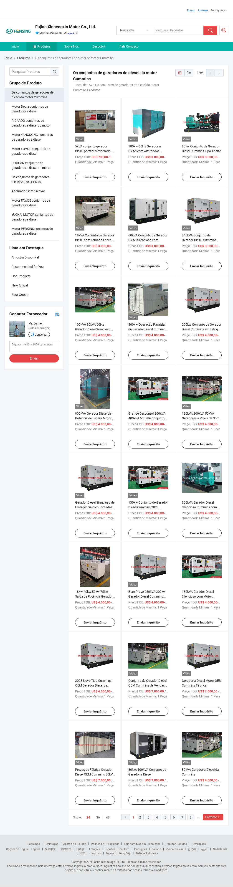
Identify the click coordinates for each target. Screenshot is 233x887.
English (35, 849)
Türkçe (110, 853)
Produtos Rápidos (176, 844)
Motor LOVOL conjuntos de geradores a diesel (31, 151)
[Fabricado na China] (34, 9)
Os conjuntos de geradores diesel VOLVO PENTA (30, 179)
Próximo (211, 817)
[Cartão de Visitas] (57, 314)
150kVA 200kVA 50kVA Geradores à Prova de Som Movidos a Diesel (200, 418)
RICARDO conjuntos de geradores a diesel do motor (31, 122)
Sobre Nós (71, 46)
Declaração (51, 844)
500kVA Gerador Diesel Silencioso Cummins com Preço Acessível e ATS (199, 507)
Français (94, 849)
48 (108, 817)
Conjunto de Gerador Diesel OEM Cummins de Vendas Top (147, 685)
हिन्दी (82, 853)
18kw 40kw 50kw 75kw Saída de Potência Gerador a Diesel (94, 596)
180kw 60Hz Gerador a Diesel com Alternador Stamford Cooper (144, 151)
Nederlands (220, 849)
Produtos (44, 46)
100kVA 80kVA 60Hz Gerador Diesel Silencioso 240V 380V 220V (92, 329)
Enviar (34, 358)
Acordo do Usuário (74, 844)
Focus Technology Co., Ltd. (109, 862)
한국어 (192, 849)
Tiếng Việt (125, 853)
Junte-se (202, 10)
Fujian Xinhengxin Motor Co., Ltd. (65, 26)
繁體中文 (66, 849)
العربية (204, 849)
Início (15, 46)
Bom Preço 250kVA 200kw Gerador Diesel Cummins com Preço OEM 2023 (147, 596)
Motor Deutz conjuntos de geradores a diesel (30, 108)
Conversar (41, 334)
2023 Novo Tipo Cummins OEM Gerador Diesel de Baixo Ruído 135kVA (93, 685)
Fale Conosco (129, 46)
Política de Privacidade (105, 844)
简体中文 (50, 849)
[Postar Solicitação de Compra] (223, 30)
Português (140, 849)
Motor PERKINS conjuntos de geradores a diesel (32, 231)
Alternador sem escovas (29, 191)
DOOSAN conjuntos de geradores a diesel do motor (31, 165)
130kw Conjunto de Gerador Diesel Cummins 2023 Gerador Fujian (148, 507)
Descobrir (99, 46)
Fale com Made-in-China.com (142, 844)
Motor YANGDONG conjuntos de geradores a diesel (32, 137)
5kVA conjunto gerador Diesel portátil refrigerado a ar (94, 151)
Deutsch (124, 849)
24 (88, 817)
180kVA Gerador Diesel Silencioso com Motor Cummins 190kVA (198, 596)
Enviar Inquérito (95, 177)
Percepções (199, 844)
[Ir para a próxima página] (219, 72)
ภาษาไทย (95, 853)
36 (98, 817)
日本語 (80, 849)
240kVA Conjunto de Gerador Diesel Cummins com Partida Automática (199, 240)
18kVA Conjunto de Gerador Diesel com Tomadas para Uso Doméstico (94, 240)
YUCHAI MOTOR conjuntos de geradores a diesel (32, 216)
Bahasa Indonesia (147, 853)
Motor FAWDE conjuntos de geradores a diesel (31, 202)
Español (110, 849)
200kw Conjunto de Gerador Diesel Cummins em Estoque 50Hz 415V (201, 329)
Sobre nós (34, 844)
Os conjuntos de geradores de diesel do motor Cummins (32, 94)
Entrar (191, 10)
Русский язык (174, 849)
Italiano (156, 849)
